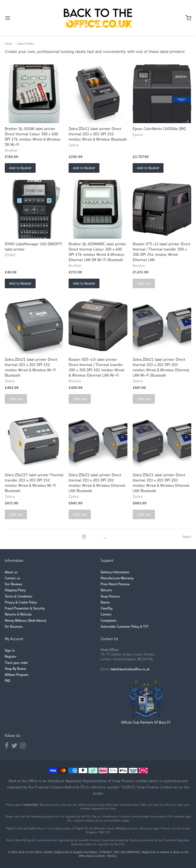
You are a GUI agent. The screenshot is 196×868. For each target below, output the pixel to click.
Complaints (108, 621)
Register (10, 657)
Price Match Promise (115, 584)
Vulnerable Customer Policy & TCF (124, 627)
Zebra (73, 145)
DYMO (10, 255)
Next (187, 536)
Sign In (10, 651)
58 (111, 536)
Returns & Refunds (18, 614)
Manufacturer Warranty (117, 578)
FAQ (7, 681)
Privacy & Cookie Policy (21, 602)
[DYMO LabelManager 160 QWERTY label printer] (34, 209)
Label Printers (25, 43)
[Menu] (23, 18)
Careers (106, 614)
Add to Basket (20, 168)
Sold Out (144, 283)
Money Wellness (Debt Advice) (25, 621)
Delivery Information (115, 572)
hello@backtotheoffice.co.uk (130, 669)
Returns (106, 590)
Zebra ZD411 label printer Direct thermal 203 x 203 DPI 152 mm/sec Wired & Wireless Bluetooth (98, 134)
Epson (138, 134)
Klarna (105, 602)
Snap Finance (110, 596)
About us (11, 572)
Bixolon (139, 265)
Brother (11, 150)
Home (8, 43)
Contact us (12, 578)
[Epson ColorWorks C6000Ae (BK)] (162, 93)
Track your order (16, 663)
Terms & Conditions (18, 596)
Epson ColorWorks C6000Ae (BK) (159, 129)
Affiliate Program (16, 675)
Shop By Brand (15, 669)
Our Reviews (13, 584)
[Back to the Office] (98, 18)
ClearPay (107, 608)
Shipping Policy (15, 590)
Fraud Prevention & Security (25, 608)
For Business (14, 627)
